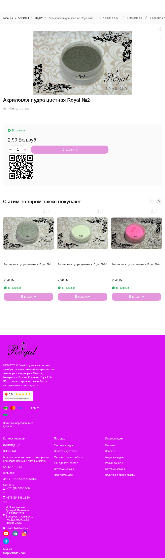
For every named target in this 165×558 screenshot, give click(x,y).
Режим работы (114, 462)
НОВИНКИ (9, 451)
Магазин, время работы (68, 457)
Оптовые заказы (64, 469)
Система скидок (63, 445)
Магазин (110, 445)
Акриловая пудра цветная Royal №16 (82, 264)
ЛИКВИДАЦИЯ (12, 445)
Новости (110, 451)
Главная (8, 18)
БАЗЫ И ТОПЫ (12, 466)
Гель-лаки (9, 472)
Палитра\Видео (63, 474)
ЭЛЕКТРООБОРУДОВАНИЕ (20, 478)
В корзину (69, 149)
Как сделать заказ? (66, 462)
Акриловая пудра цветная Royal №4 (136, 264)
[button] (151, 201)
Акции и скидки (114, 457)
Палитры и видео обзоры (120, 474)
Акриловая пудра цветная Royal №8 (28, 264)
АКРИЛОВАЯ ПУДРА (30, 18)
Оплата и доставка (65, 451)
